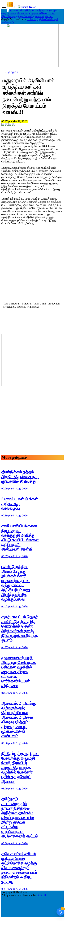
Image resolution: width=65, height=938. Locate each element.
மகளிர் (30, 16)
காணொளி (7, 22)
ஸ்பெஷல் (53, 19)
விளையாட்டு (47, 13)
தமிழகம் (54, 10)
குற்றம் (5, 13)
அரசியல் (33, 10)
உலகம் (12, 13)
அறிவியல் (42, 19)
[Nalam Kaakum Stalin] (33, 66)
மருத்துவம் (20, 16)
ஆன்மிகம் (7, 16)
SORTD (41, 895)
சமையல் (39, 16)
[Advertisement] (32, 266)
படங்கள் (31, 19)
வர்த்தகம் (34, 13)
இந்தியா (44, 10)
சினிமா (49, 16)
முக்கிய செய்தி (19, 10)
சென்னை (22, 13)
